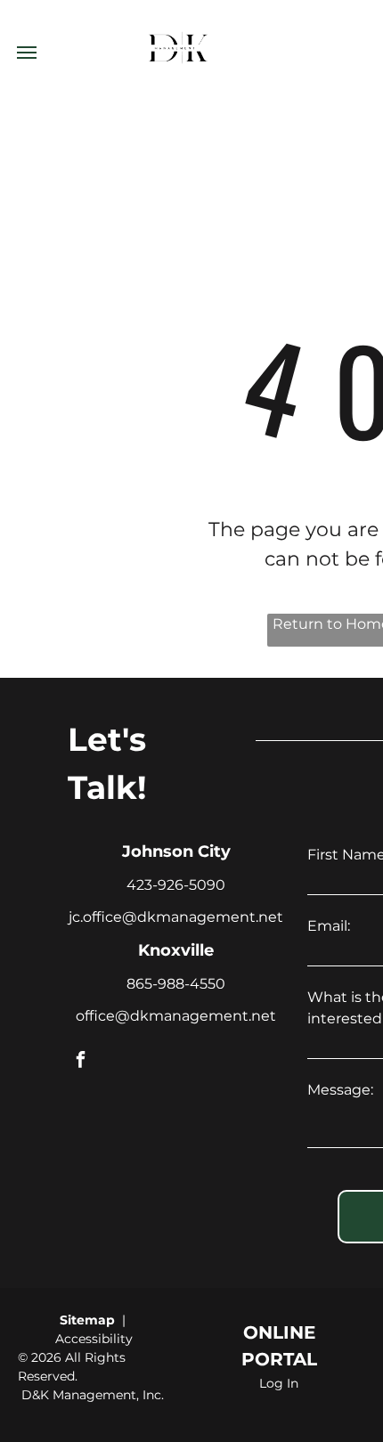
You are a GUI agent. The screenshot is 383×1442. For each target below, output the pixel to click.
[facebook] (80, 1061)
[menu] (27, 52)
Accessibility (94, 1339)
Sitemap (87, 1320)
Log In (278, 1383)
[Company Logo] (178, 10)
